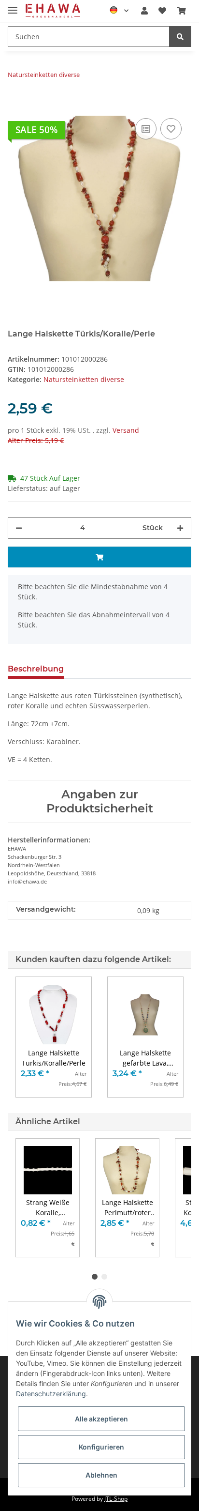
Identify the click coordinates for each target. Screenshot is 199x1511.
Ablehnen (101, 1475)
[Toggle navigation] (12, 6)
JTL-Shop (116, 1499)
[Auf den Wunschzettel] (171, 128)
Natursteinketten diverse (83, 379)
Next (168, 1197)
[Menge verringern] (18, 528)
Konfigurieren (101, 1447)
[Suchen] (180, 36)
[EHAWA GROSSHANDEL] (53, 11)
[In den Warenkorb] (15, 101)
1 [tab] (95, 1277)
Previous (32, 1197)
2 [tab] (104, 1277)
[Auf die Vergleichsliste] (145, 128)
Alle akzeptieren (101, 1419)
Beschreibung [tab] (36, 668)
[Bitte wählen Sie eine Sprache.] (119, 10)
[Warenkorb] (181, 10)
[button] (144, 10)
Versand (126, 430)
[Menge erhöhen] (180, 528)
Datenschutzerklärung (51, 1393)
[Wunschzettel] (162, 10)
